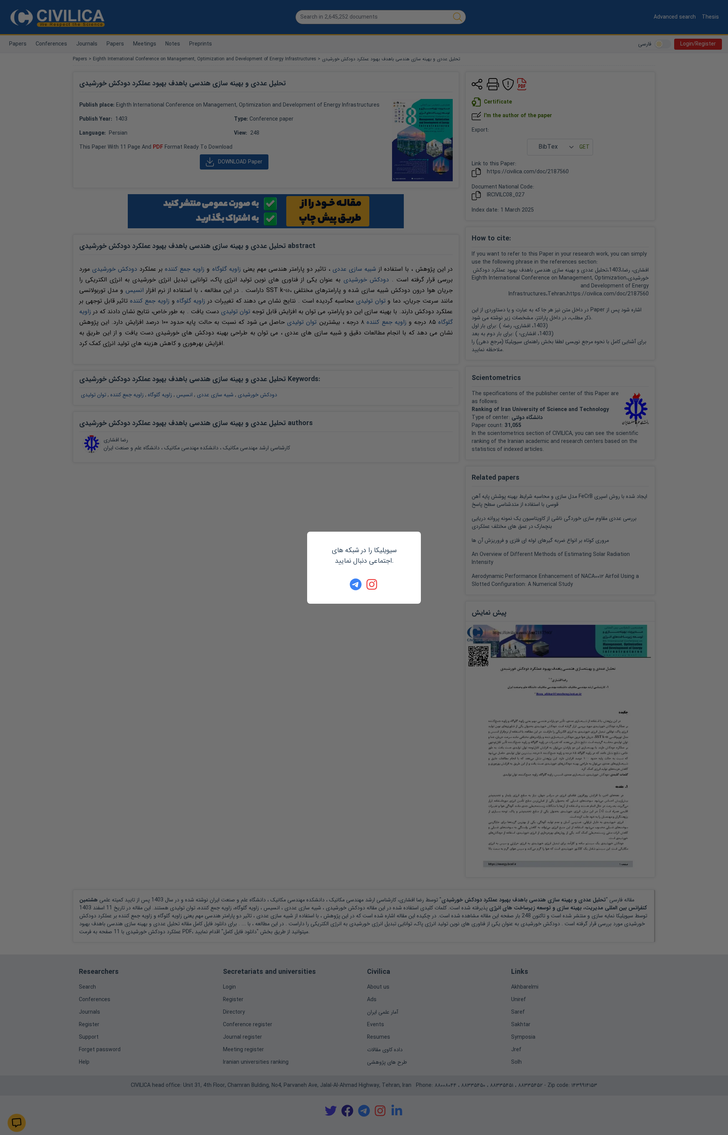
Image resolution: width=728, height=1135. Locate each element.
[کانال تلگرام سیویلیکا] (356, 584)
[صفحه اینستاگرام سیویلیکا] (372, 584)
